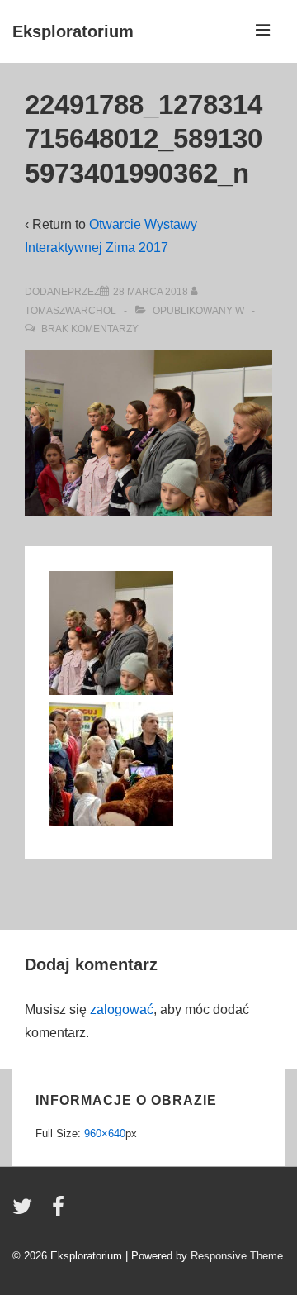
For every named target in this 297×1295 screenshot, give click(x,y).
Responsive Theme (237, 1256)
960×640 (104, 1133)
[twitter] (26, 1212)
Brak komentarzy (90, 329)
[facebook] (60, 1212)
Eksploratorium (73, 31)
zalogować (121, 1009)
